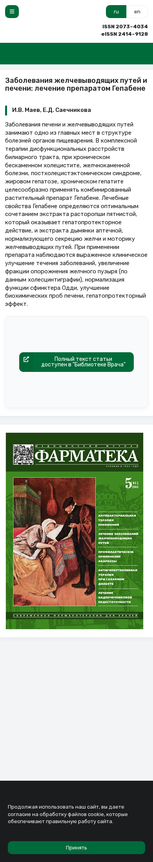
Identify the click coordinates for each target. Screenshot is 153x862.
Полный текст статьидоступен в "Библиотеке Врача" (83, 362)
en (137, 12)
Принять (76, 848)
